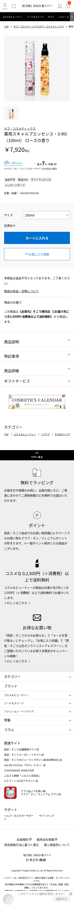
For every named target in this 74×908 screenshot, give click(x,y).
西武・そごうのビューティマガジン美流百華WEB (31, 759)
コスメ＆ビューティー (12, 16)
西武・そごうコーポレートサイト (22, 754)
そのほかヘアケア (64, 434)
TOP (6, 26)
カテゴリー (12, 676)
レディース (64, 16)
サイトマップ (46, 815)
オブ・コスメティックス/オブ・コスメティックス (39, 26)
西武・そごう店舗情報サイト (20, 749)
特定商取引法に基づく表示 (21, 845)
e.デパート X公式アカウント (19, 780)
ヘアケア (45, 434)
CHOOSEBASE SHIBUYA (17, 770)
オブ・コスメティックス (20, 128)
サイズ (8, 215)
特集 (7, 720)
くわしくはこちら (15, 603)
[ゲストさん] (60, 6)
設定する (61, 899)
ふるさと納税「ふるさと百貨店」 (22, 775)
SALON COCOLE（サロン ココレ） (23, 765)
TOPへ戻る (37, 456)
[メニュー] (5, 6)
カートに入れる (37, 237)
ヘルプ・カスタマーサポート (19, 817)
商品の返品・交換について (21, 291)
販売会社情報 (45, 839)
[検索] (14, 6)
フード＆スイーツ (35, 16)
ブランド (10, 686)
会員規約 (22, 839)
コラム (9, 729)
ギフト (51, 16)
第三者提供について (57, 845)
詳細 (50, 164)
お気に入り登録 (39, 254)
